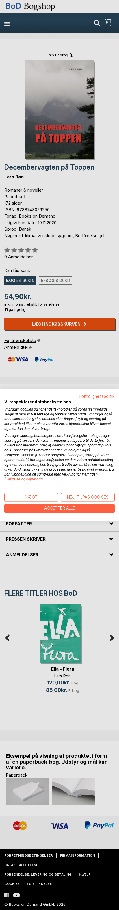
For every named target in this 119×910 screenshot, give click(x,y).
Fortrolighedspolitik (97, 396)
